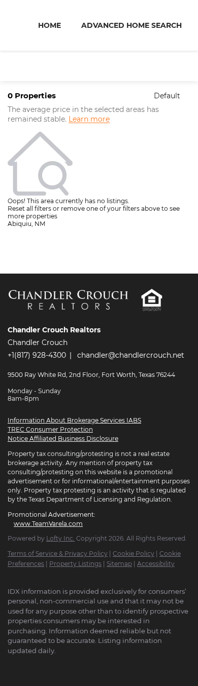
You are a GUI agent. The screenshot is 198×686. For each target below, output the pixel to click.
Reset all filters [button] (29, 208)
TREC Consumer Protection (50, 429)
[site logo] (74, 316)
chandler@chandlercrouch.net (130, 355)
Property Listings (75, 563)
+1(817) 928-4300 (37, 355)
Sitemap (119, 563)
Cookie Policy (133, 553)
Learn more (89, 119)
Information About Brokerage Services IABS (74, 420)
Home (49, 25)
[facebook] (13, 666)
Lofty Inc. (60, 538)
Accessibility (156, 563)
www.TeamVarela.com (48, 523)
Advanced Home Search (131, 25)
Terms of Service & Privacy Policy (58, 553)
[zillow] (33, 666)
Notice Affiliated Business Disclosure (63, 438)
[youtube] (53, 666)
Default (167, 95)
